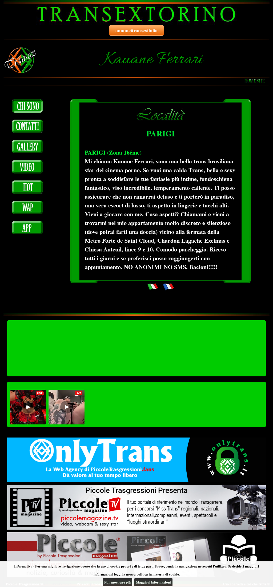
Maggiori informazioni (153, 582)
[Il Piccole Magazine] (136, 554)
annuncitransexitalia (136, 30)
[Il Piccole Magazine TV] (136, 507)
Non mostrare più (117, 582)
